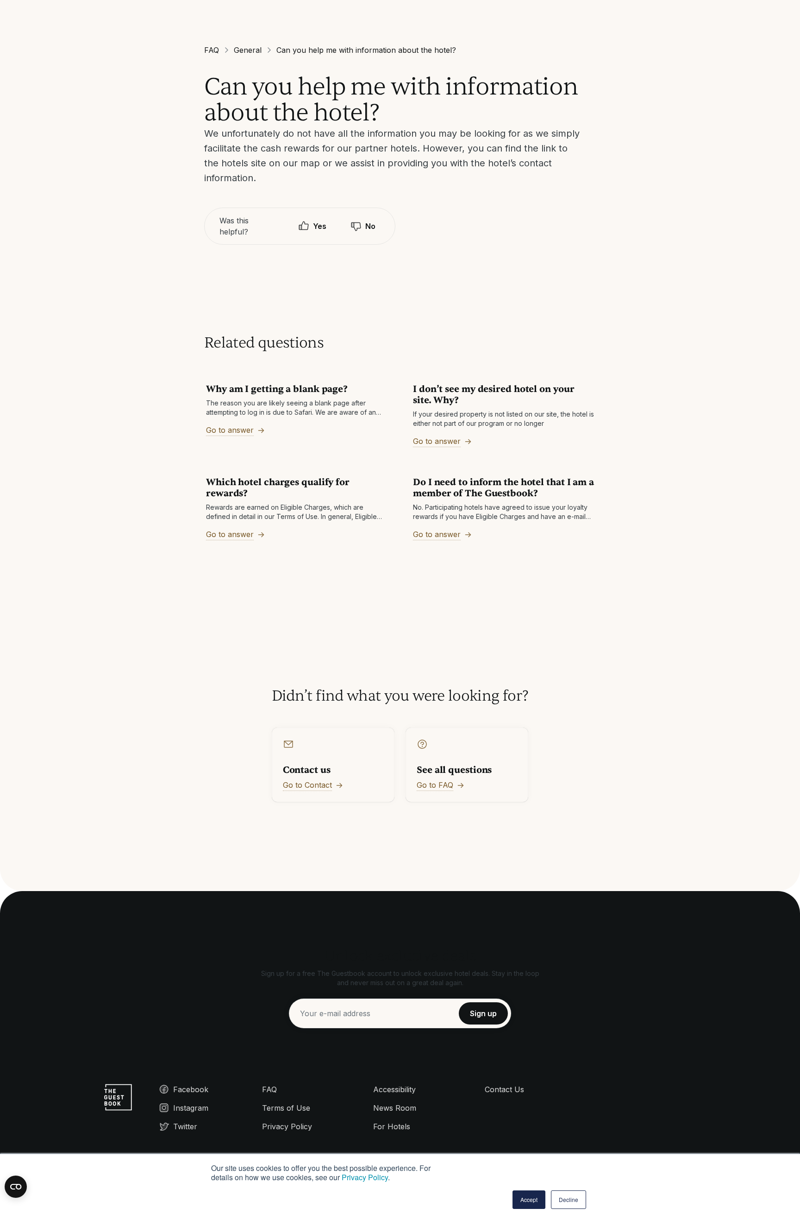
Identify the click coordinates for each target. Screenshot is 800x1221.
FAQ (211, 50)
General (248, 50)
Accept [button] (529, 1199)
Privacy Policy (365, 1177)
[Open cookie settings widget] (16, 1187)
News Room (394, 1108)
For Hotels (391, 1126)
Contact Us (504, 1089)
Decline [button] (568, 1199)
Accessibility (394, 1089)
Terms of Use (286, 1108)
